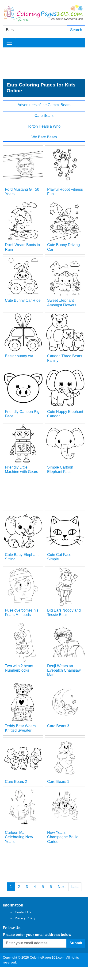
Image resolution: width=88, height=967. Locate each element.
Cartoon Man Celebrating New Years (19, 837)
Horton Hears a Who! (44, 126)
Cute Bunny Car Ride (23, 300)
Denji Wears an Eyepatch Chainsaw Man (64, 670)
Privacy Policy (25, 918)
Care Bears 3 (58, 726)
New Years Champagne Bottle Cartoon (62, 837)
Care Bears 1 (58, 782)
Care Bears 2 (16, 782)
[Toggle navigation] (9, 42)
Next (61, 887)
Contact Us (23, 912)
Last (74, 887)
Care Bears (44, 116)
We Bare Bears (44, 137)
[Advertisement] (44, 63)
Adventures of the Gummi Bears (44, 105)
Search (76, 30)
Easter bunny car (19, 356)
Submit (75, 943)
